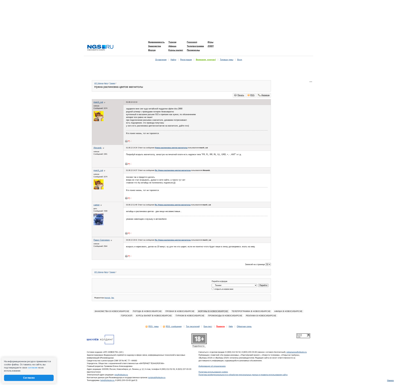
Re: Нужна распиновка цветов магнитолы (173, 170)
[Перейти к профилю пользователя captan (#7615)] (99, 224)
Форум (152, 50)
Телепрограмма (195, 46)
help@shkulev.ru (107, 380)
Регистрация (186, 59)
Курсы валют (175, 50)
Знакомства (154, 46)
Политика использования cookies (213, 372)
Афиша (172, 46)
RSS (252, 95)
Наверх (390, 380)
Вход (239, 59)
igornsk (107, 298)
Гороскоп (192, 42)
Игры (210, 42)
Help (231, 326)
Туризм (172, 42)
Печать (240, 95)
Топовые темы (226, 59)
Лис (112, 298)
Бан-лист (208, 326)
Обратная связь (244, 326)
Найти (173, 59)
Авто (106, 83)
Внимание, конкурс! (206, 59)
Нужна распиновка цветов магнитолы (171, 148)
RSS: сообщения (174, 326)
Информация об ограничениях (212, 366)
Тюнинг (112, 83)
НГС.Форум (98, 83)
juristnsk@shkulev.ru (156, 377)
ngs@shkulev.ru (121, 375)
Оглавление (161, 59)
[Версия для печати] (126, 141)
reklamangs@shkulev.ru (296, 352)
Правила (220, 326)
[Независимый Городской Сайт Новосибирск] (100, 48)
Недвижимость (156, 42)
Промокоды (193, 50)
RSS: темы (153, 326)
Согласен (29, 377)
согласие (33, 367)
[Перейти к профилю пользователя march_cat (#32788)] (99, 120)
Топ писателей (193, 326)
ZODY (211, 46)
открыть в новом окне (223, 289)
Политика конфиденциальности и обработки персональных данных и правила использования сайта (243, 375)
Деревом (265, 95)
